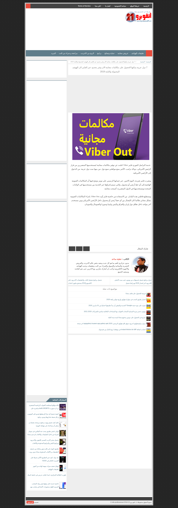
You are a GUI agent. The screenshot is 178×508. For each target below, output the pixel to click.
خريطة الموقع (134, 6)
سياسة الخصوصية (120, 6)
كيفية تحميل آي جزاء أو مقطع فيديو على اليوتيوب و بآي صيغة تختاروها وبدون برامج (43, 415)
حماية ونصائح (110, 53)
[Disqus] (110, 367)
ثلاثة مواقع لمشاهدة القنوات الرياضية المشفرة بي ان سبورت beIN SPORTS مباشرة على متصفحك (44, 407)
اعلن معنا (98, 6)
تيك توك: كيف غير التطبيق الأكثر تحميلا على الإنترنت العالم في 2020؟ (45, 459)
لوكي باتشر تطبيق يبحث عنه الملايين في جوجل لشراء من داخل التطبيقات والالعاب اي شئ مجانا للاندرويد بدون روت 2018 (43, 433)
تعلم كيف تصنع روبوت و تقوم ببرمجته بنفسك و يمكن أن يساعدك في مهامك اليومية (44, 424)
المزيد (53, 53)
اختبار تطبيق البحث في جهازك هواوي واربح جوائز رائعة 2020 (126, 299)
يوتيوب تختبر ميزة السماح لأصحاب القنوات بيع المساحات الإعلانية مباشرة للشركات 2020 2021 (115, 311)
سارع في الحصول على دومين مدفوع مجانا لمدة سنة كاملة (127, 317)
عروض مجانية (123, 53)
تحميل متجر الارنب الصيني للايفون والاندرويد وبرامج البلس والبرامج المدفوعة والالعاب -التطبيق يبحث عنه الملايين (44, 442)
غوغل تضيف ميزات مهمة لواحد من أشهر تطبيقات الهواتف (46, 467)
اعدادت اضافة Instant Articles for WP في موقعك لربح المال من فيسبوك (122, 329)
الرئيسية (146, 6)
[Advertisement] (73, 29)
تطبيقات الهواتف (137, 53)
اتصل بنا (107, 6)
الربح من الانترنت (87, 53)
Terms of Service (84, 6)
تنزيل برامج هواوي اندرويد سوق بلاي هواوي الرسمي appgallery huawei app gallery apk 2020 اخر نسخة (111, 323)
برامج (99, 53)
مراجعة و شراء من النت (68, 53)
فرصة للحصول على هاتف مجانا (136, 293)
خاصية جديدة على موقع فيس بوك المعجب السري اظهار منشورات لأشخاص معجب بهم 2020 (44, 486)
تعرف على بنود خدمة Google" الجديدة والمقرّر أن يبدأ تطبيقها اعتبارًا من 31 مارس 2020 (117, 305)
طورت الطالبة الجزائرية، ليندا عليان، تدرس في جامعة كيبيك (46, 475)
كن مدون (30, 502)
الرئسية (142, 62)
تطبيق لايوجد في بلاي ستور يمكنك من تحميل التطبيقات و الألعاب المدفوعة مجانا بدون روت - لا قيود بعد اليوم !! (43, 451)
